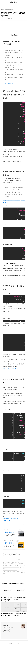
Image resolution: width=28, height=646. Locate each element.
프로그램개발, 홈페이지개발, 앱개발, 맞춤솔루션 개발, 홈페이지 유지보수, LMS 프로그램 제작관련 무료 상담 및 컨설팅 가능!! (9, 535)
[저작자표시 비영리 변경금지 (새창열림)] (19, 554)
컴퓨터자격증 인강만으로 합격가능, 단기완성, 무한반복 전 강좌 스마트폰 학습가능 (9, 546)
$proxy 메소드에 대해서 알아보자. (10, 565)
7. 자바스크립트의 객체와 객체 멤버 (10, 570)
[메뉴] (2, 2)
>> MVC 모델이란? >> (9, 83)
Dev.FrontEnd (5, 559)
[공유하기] (7, 554)
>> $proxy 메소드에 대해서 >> (10, 368)
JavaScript (11, 559)
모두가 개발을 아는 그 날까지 (9, 627)
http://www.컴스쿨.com (10, 540)
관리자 (19, 643)
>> (7, 202)
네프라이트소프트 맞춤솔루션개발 (9, 532)
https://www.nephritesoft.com (11, 530)
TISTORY (14, 643)
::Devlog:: (14, 2)
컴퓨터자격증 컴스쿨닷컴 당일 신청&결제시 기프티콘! (9, 543)
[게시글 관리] (9, 554)
